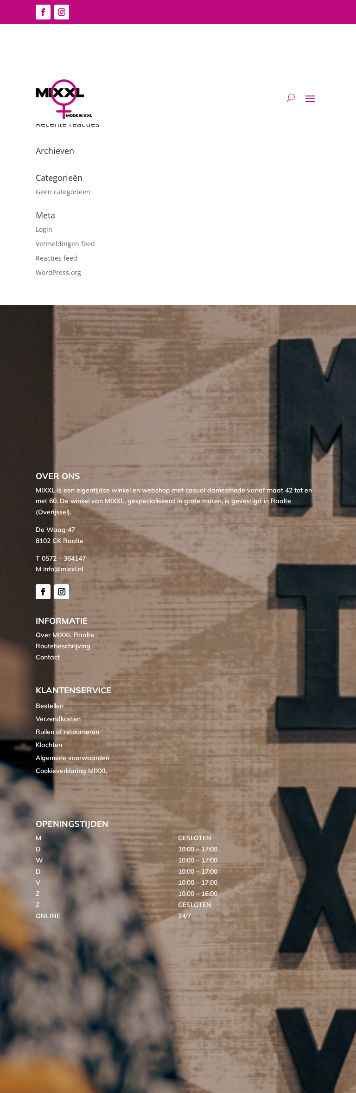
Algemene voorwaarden (72, 758)
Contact (48, 657)
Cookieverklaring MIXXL (72, 771)
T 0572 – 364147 (61, 558)
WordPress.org (58, 272)
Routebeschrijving (63, 646)
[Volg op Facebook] (43, 12)
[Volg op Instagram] (61, 12)
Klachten (49, 745)
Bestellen (50, 706)
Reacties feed (56, 258)
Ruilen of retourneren (67, 732)
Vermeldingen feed (65, 243)
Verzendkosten (58, 719)
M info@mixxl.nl (59, 569)
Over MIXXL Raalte (65, 635)
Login (44, 229)
